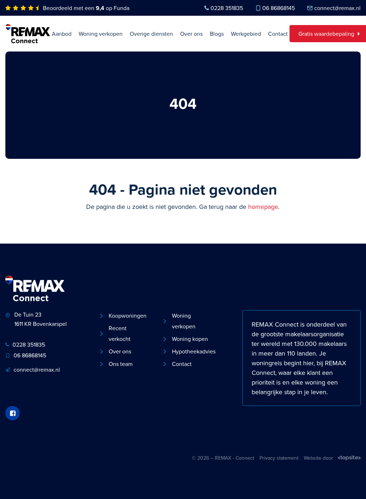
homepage (263, 206)
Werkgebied (246, 34)
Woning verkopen (101, 34)
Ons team (121, 364)
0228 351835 (227, 8)
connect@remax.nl (337, 8)
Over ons (191, 34)
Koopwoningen (128, 315)
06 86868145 (278, 8)
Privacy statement (278, 457)
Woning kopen (190, 339)
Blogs (217, 34)
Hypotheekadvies (192, 351)
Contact (278, 34)
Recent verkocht (119, 333)
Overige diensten (151, 34)
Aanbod (61, 34)
